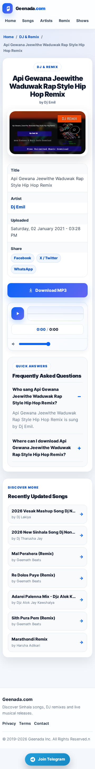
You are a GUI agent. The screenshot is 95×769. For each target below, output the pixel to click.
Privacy (9, 723)
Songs (28, 20)
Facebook (22, 258)
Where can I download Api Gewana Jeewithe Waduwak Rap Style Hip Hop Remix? (41, 447)
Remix (64, 20)
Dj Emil (18, 206)
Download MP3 (51, 290)
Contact (41, 723)
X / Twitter (49, 258)
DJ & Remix (29, 37)
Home (10, 20)
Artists (46, 20)
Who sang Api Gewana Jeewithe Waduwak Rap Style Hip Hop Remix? (37, 396)
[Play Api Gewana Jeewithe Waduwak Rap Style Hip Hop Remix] (17, 313)
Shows (82, 20)
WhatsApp (23, 269)
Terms (25, 723)
